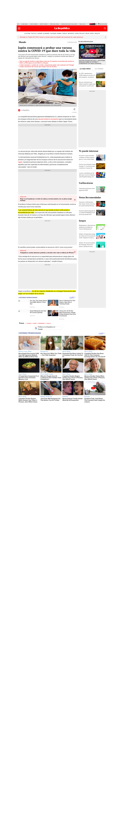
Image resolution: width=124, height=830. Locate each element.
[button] (19, 28)
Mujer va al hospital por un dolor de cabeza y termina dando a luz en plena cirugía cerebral (46, 199)
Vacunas (29, 323)
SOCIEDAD (53, 33)
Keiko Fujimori (33, 24)
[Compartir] (74, 109)
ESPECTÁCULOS (80, 33)
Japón (20, 162)
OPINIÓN (39, 33)
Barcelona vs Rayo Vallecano (69, 24)
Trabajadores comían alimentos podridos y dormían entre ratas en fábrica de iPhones (47, 253)
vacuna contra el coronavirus (48, 119)
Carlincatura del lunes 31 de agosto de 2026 (87, 189)
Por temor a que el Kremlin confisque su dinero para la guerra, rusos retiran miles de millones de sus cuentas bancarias (86, 159)
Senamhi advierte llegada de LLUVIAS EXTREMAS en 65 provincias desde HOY (87, 212)
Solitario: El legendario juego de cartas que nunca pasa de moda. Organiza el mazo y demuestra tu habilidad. (87, 236)
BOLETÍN (97, 33)
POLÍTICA (34, 33)
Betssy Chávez (44, 24)
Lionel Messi (24, 24)
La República (25, 110)
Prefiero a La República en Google (46, 328)
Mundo (22, 42)
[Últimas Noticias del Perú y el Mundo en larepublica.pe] (62, 28)
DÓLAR (87, 33)
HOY (18, 24)
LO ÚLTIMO (27, 33)
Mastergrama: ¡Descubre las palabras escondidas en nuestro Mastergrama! (87, 227)
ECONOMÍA (46, 33)
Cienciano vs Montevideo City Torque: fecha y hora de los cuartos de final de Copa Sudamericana (87, 204)
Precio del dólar (54, 24)
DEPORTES (71, 33)
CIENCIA (64, 33)
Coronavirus (41, 323)
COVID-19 (48, 323)
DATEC (92, 33)
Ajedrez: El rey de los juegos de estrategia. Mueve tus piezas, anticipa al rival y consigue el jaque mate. (87, 245)
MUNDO (59, 33)
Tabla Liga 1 (82, 24)
